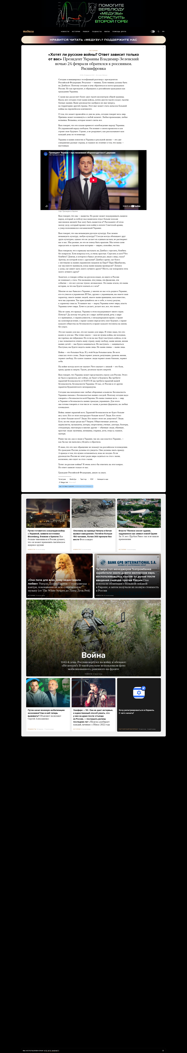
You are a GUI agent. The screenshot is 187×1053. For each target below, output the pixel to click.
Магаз (107, 31)
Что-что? (72, 482)
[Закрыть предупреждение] (163, 1050)
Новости (65, 31)
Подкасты (97, 31)
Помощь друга (119, 31)
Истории (76, 31)
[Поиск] (158, 31)
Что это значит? (51, 1051)
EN (163, 31)
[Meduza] (28, 31)
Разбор (86, 31)
